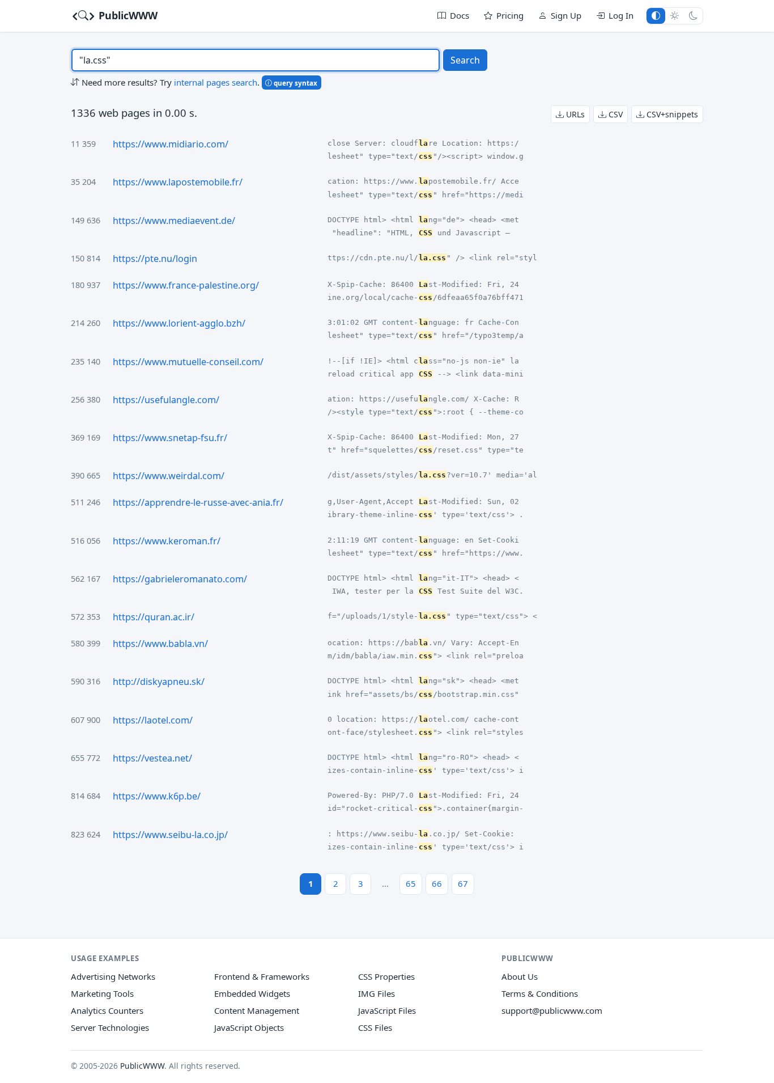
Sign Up (566, 15)
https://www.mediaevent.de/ (174, 220)
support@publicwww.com (551, 1010)
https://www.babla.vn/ (160, 643)
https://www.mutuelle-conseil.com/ (188, 362)
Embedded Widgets (252, 993)
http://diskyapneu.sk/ (159, 681)
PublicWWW (127, 15)
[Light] (674, 15)
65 (411, 883)
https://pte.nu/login (155, 258)
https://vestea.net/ (152, 758)
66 (437, 883)
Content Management (256, 1010)
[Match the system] (656, 15)
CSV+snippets (671, 114)
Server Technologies (110, 1027)
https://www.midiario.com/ (170, 144)
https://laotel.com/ (153, 720)
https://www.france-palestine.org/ (186, 285)
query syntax (294, 82)
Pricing (510, 15)
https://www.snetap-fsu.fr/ (170, 437)
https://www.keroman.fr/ (166, 541)
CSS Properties (386, 976)
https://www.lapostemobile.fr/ (178, 182)
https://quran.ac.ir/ (153, 617)
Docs (459, 15)
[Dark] (693, 15)
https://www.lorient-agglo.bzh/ (179, 323)
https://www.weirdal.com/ (168, 475)
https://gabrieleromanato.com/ (180, 579)
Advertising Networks (113, 976)
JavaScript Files (387, 1010)
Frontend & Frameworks (261, 976)
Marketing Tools (102, 993)
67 (463, 883)
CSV (614, 114)
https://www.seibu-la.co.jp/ (170, 834)
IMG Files (376, 993)
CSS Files (375, 1027)
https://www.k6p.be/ (157, 796)
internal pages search (215, 82)
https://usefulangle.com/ (166, 400)
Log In (621, 15)
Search (465, 60)
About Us (519, 976)
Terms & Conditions (539, 993)
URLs (574, 114)
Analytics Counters (107, 1010)
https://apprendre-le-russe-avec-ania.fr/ (198, 502)
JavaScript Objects (249, 1027)
